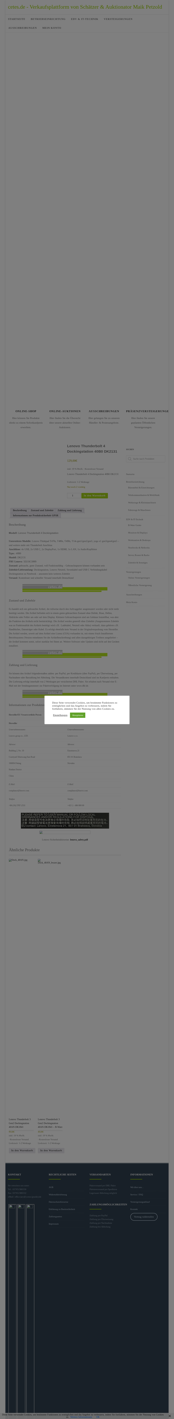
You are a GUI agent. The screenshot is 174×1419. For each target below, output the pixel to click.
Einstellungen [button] (60, 715)
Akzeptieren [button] (77, 715)
